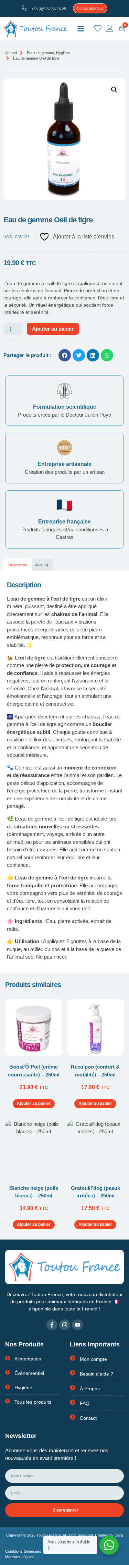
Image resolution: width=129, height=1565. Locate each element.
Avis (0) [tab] (41, 565)
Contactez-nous (90, 8)
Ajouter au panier (53, 329)
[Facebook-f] (51, 1324)
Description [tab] (17, 565)
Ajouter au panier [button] (34, 1103)
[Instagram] (64, 1324)
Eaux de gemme (40, 53)
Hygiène (63, 53)
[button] (80, 28)
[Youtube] (77, 1324)
